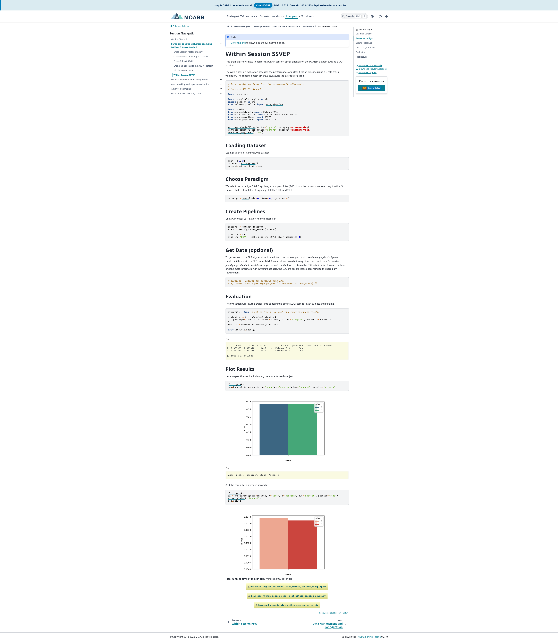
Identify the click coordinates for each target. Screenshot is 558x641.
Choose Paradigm (364, 38)
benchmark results (334, 5)
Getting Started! (179, 39)
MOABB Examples (242, 26)
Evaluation (361, 52)
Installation (278, 16)
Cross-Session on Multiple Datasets (191, 56)
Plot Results (361, 56)
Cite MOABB (263, 5)
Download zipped (367, 72)
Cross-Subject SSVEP (184, 61)
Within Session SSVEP (184, 75)
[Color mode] (373, 16)
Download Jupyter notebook (372, 68)
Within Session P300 (183, 70)
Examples (291, 16)
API (301, 16)
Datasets (264, 16)
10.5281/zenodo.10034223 (296, 5)
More (309, 16)
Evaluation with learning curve (186, 93)
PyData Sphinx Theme (369, 636)
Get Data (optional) (365, 47)
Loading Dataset (364, 33)
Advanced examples (181, 88)
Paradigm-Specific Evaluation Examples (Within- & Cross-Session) (191, 45)
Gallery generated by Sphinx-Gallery (333, 613)
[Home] (228, 26)
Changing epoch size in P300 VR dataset (193, 65)
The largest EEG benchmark (242, 16)
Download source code (370, 65)
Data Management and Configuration (189, 79)
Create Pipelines (364, 42)
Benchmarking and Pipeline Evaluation (190, 84)
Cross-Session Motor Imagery (188, 51)
